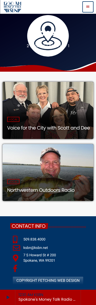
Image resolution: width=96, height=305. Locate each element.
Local (13, 119)
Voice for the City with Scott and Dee (48, 127)
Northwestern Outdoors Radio (41, 190)
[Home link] (12, 7)
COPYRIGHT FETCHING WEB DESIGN (48, 280)
